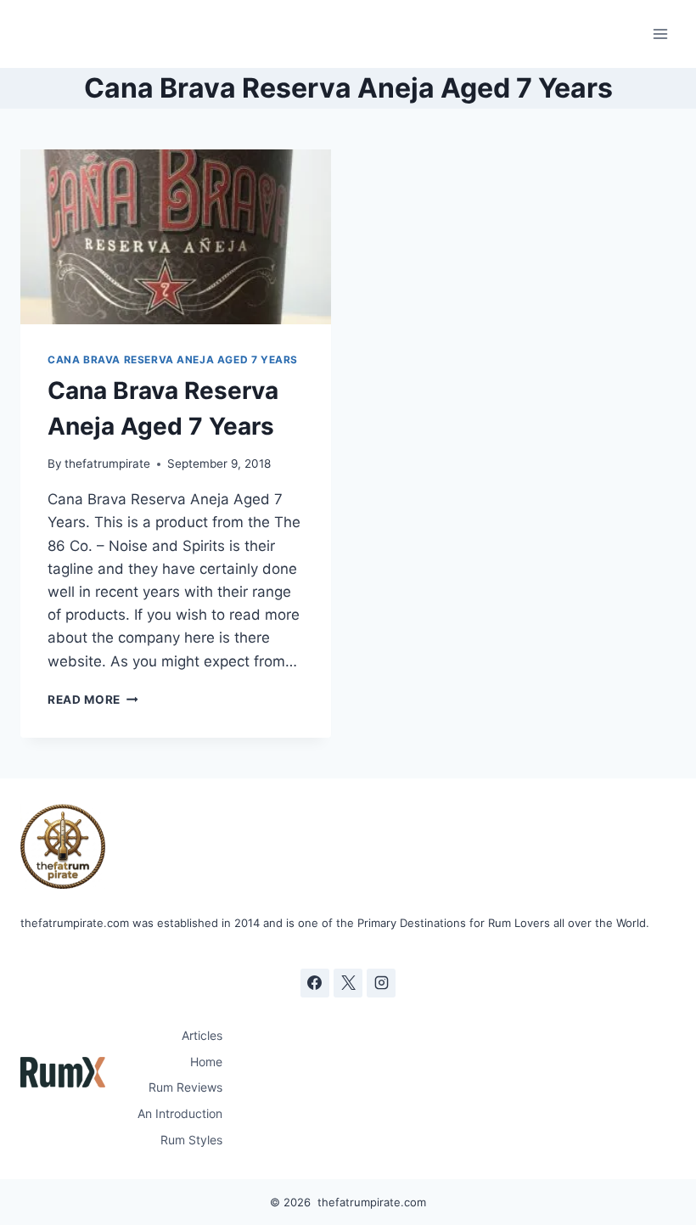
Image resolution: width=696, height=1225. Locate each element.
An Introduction (180, 1113)
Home (206, 1061)
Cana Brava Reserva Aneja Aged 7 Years (173, 359)
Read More (93, 699)
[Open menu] (660, 33)
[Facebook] (314, 983)
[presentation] (175, 236)
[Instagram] (381, 983)
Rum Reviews (185, 1087)
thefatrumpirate (107, 463)
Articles (202, 1035)
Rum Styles (191, 1139)
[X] (348, 983)
